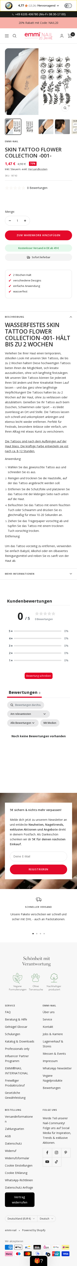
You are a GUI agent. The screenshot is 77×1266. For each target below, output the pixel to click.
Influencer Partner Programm (17, 1058)
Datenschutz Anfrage (19, 1187)
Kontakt (48, 1027)
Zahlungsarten (14, 1129)
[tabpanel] (38, 741)
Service (47, 1019)
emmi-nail (11, 141)
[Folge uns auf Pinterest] (65, 1152)
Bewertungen (52, 1088)
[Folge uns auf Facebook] (47, 1152)
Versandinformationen (19, 1119)
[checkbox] (50, 723)
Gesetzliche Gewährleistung (15, 1095)
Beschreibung (14, 316)
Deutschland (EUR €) (19, 1218)
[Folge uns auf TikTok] (56, 1161)
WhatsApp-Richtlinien (19, 1180)
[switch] (68, 5)
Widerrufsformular (17, 1158)
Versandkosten (37, 169)
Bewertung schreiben (38, 676)
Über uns (49, 1012)
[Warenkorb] (70, 36)
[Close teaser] (48, 1255)
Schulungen (12, 1034)
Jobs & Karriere (53, 1034)
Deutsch (44, 1218)
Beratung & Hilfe (16, 1019)
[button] (38, 631)
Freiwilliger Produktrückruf (15, 1083)
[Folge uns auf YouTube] (47, 1161)
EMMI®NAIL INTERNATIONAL (16, 1070)
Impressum (50, 1061)
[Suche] (14, 36)
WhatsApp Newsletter (57, 1068)
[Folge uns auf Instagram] (56, 1152)
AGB (8, 1136)
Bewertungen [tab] (24, 692)
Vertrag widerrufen (19, 1199)
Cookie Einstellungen (18, 1165)
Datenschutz (13, 1143)
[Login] (62, 35)
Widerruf (10, 1151)
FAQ (8, 1012)
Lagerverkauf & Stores (53, 1043)
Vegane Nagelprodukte (52, 1078)
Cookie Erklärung (16, 1173)
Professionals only (17, 1049)
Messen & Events (54, 1054)
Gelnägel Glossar (16, 1027)
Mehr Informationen (19, 573)
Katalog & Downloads (19, 1041)
